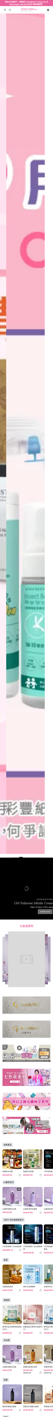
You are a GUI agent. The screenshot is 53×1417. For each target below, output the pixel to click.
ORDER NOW (45, 912)
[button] (4, 9)
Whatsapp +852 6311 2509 (20, 4)
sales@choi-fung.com (36, 2)
